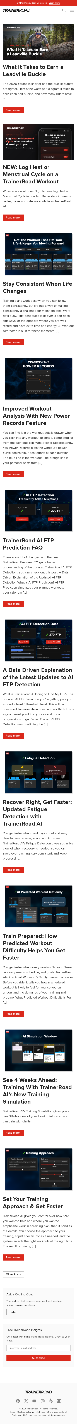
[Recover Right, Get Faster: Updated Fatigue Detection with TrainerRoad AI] (38, 772)
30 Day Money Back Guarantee (38, 2)
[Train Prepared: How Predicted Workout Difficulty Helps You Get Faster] (38, 906)
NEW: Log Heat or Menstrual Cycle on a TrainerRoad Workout (31, 174)
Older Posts (13, 1274)
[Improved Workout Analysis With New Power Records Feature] (38, 378)
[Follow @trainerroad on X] (26, 1401)
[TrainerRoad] (16, 10)
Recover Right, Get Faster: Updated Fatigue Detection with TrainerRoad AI (37, 813)
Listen (13, 1312)
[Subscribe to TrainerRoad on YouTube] (34, 1401)
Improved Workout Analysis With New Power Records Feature (36, 415)
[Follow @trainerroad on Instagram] (42, 1401)
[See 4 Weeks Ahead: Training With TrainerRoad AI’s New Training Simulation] (38, 1050)
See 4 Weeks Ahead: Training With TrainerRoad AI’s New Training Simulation (37, 1091)
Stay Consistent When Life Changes (37, 287)
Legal (13, 1411)
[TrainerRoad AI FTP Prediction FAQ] (38, 510)
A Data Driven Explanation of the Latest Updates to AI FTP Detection (38, 677)
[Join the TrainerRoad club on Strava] (50, 1401)
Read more (15, 110)
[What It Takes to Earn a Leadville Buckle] (38, 42)
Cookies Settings (25, 1411)
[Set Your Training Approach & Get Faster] (38, 1169)
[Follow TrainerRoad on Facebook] (18, 1401)
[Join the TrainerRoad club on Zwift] (59, 1401)
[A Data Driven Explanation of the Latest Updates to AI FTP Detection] (38, 640)
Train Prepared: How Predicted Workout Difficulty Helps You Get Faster (34, 947)
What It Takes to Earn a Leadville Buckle (33, 70)
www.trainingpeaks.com (53, 1415)
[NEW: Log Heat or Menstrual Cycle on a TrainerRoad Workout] (38, 142)
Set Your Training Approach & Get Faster (33, 1202)
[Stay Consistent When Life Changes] (38, 254)
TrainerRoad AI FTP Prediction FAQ (28, 544)
